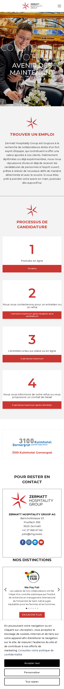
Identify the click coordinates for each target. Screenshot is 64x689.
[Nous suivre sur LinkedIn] (35, 542)
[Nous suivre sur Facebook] (23, 542)
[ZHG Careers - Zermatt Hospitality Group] (32, 6)
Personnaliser (32, 672)
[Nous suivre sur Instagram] (29, 542)
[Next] (58, 591)
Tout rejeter (32, 681)
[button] (59, 6)
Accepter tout (32, 663)
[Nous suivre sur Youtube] (41, 542)
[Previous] (6, 591)
